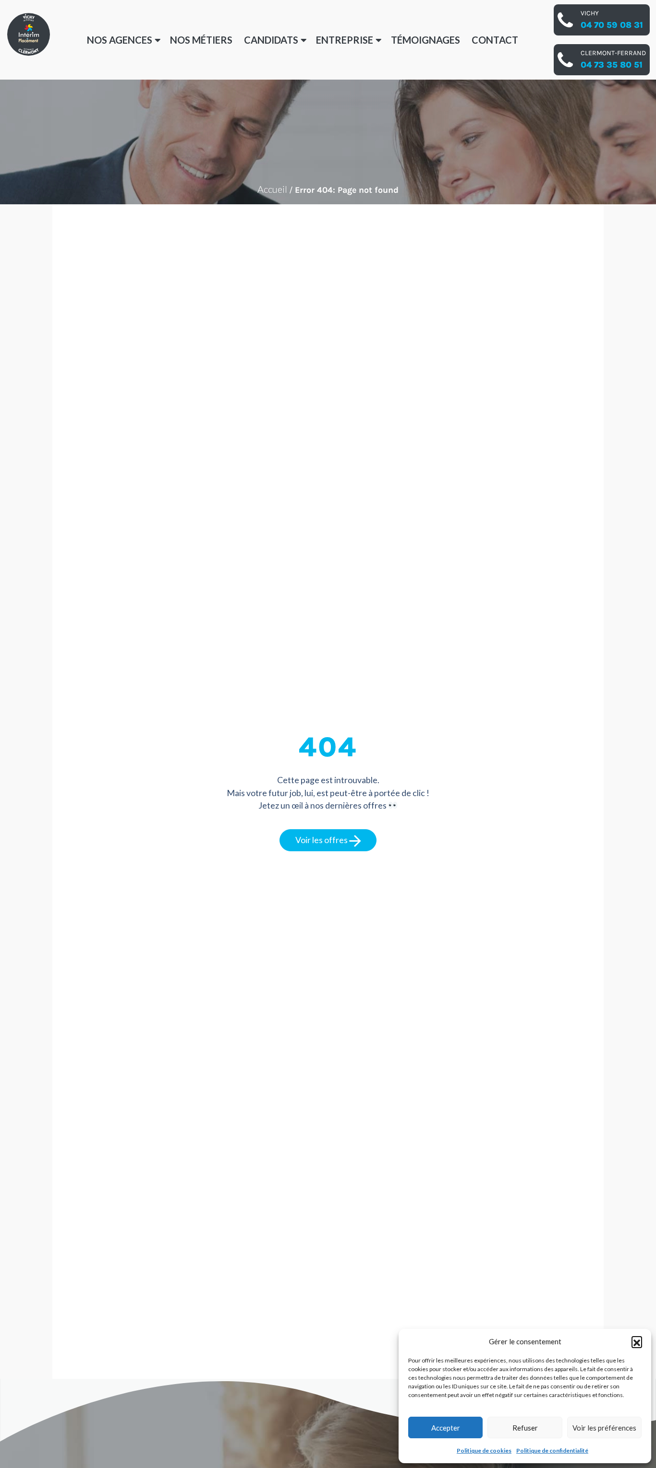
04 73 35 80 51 (612, 64)
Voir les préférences (604, 1427)
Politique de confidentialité (552, 1450)
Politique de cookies (484, 1450)
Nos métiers (201, 40)
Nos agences (119, 40)
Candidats (271, 40)
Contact (495, 40)
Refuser (525, 1427)
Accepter (445, 1427)
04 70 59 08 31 (612, 25)
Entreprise (344, 40)
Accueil (272, 189)
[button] (637, 1341)
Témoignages (425, 40)
